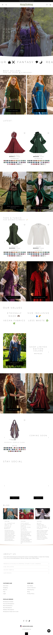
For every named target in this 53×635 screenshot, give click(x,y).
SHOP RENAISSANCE (14, 37)
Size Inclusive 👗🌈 (39, 314)
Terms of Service (31, 587)
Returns (5, 589)
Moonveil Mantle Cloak (14, 442)
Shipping (5, 587)
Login (4, 593)
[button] (2, 4)
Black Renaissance (7, 605)
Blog (28, 591)
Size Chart (5, 585)
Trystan (14, 246)
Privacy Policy (30, 593)
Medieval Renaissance (8, 609)
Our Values (30, 585)
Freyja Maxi (15, 155)
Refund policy (30, 589)
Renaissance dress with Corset (10, 611)
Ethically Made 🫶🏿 (14, 314)
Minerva (38, 155)
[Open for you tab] (48, 630)
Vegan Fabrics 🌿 (14, 322)
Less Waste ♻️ (38, 320)
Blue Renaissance (7, 607)
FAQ (4, 591)
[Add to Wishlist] (24, 133)
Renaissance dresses (8, 601)
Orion (38, 246)
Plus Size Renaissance (8, 603)
